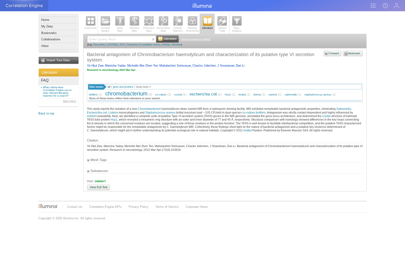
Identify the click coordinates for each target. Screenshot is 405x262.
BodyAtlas (120, 29)
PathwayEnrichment (192, 29)
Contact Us (74, 207)
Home (45, 20)
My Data (47, 26)
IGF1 (123, 44)
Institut (248, 130)
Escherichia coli (97, 112)
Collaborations (50, 39)
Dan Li (240, 65)
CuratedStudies (105, 29)
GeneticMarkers (178, 29)
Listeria (113, 112)
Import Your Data (58, 60)
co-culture (248, 112)
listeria (257, 94)
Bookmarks (49, 33)
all (109, 86)
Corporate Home (197, 207)
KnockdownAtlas (163, 29)
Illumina (48, 206)
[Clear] (153, 39)
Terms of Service (167, 207)
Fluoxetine (99, 44)
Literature (49, 72)
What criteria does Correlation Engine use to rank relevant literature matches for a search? (57, 91)
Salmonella (343, 108)
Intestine (176, 44)
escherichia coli (203, 94)
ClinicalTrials (222, 29)
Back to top (46, 113)
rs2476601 (112, 44)
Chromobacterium (149, 108)
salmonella (291, 94)
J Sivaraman (225, 65)
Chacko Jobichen (204, 65)
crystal (178, 94)
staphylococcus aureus (317, 94)
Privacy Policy (138, 207)
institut (242, 94)
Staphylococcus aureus (160, 112)
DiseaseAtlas (134, 29)
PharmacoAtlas (149, 29)
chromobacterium (126, 94)
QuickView (90, 28)
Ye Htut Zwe (95, 65)
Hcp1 (228, 94)
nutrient (273, 94)
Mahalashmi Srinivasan (175, 65)
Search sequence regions (195, 39)
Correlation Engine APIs (105, 207)
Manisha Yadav (115, 65)
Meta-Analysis (237, 29)
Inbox (45, 46)
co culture (160, 94)
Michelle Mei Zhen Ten (142, 65)
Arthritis (165, 44)
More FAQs (69, 101)
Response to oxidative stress (143, 44)
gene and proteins (123, 86)
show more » (143, 86)
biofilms (93, 94)
